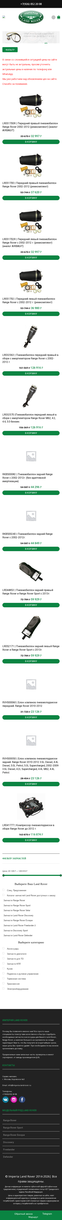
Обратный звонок (23, 1213)
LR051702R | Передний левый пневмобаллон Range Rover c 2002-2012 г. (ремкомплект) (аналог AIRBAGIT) (29, 243)
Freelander (9, 1149)
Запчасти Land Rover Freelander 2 (19, 925)
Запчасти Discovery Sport (15, 930)
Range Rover (10, 1120)
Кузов (10, 968)
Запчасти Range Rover (14, 900)
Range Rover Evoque (14, 1135)
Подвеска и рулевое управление (22, 973)
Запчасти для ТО (15, 958)
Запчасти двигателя (16, 953)
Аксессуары (13, 948)
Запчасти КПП (14, 963)
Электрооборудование (17, 988)
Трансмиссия (13, 983)
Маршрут (33, 1216)
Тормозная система (16, 978)
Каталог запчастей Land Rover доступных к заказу (31, 895)
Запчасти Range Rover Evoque (18, 920)
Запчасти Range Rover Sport (17, 905)
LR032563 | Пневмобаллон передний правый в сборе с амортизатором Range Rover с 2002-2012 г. (30, 358)
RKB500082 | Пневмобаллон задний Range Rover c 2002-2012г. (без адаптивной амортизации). (27, 478)
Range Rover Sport (13, 1127)
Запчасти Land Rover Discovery (18, 915)
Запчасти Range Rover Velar (16, 910)
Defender (8, 1157)
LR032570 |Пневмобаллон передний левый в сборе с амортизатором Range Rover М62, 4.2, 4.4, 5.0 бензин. (29, 418)
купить (46, 43)
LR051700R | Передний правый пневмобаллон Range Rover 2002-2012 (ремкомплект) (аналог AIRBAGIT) (30, 127)
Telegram (47, 1213)
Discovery (8, 1142)
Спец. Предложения (16, 890)
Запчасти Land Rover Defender (17, 935)
